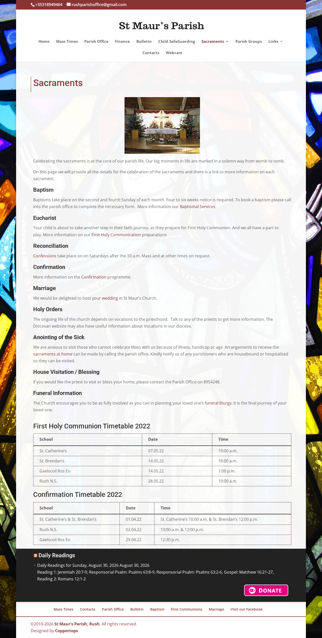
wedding (109, 298)
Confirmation (93, 277)
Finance (122, 41)
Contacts (150, 53)
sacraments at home (52, 354)
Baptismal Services (197, 206)
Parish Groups (248, 41)
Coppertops (66, 630)
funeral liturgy (218, 403)
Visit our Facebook (247, 609)
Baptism (157, 609)
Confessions (44, 256)
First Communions (186, 609)
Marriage (216, 609)
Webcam (174, 53)
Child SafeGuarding (176, 41)
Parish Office (96, 41)
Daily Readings (56, 555)
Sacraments (213, 41)
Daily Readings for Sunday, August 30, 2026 (77, 565)
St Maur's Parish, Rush (77, 624)
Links (273, 41)
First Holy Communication (116, 234)
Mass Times (67, 41)
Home (44, 41)
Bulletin (144, 41)
